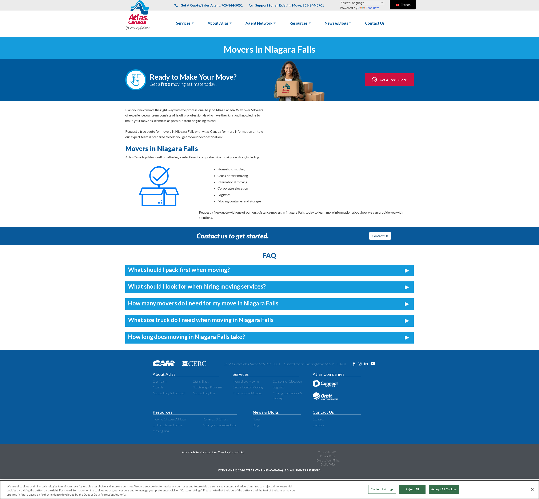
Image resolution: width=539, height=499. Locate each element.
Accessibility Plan (204, 393)
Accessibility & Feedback (169, 393)
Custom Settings (382, 489)
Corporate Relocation (287, 381)
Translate (372, 8)
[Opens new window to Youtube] (374, 364)
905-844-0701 (327, 452)
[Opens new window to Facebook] (355, 364)
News (257, 419)
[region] (269, 489)
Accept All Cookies (444, 489)
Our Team (160, 381)
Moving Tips (161, 431)
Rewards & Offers (215, 419)
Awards (158, 387)
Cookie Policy (327, 464)
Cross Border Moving (248, 387)
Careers (318, 425)
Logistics (279, 387)
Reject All (412, 489)
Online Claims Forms (167, 425)
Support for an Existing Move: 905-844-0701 (289, 5)
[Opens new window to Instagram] (361, 364)
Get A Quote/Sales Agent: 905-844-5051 (211, 5)
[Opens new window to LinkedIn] (367, 364)
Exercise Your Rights (328, 460)
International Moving (247, 393)
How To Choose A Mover (170, 419)
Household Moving (246, 381)
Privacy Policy (328, 456)
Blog (256, 425)
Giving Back (201, 381)
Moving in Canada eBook (220, 425)
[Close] (532, 489)
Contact (318, 419)
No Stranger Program (207, 387)
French (405, 5)
